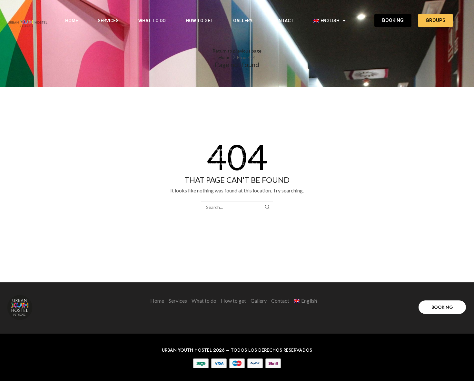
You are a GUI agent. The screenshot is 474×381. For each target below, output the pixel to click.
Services (108, 20)
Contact (283, 20)
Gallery (242, 20)
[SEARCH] (267, 207)
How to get (199, 20)
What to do (152, 20)
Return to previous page (237, 51)
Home (71, 20)
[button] (442, 307)
